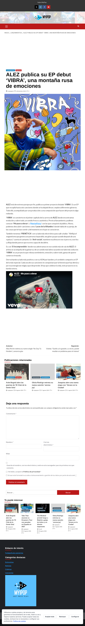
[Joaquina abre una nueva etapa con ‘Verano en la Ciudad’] (68, 372)
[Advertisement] (42, 50)
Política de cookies (19, 621)
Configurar (75, 616)
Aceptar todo (49, 616)
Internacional (36, 377)
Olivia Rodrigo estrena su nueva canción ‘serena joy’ (42, 385)
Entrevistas (9, 562)
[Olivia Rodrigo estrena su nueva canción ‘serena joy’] (42, 372)
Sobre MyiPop (42, 2)
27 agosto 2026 (45, 390)
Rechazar (62, 616)
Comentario (11, 414)
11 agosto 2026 (71, 390)
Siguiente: (62, 348)
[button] (6, 26)
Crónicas (40, 508)
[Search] (78, 26)
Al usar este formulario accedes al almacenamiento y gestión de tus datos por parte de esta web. (42, 475)
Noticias (8, 566)
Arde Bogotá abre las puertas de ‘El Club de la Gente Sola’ (16, 385)
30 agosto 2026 (19, 390)
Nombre (9, 442)
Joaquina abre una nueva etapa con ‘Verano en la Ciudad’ (68, 385)
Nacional (18, 70)
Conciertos (9, 573)
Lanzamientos (10, 70)
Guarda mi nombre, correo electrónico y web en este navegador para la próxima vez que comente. (40, 466)
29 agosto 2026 (27, 531)
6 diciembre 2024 (21, 91)
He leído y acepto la (24, 472)
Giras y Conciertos (25, 507)
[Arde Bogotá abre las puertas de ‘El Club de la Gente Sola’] (16, 372)
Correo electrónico (48, 443)
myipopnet (11, 91)
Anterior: (23, 348)
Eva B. (40, 529)
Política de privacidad (31, 472)
